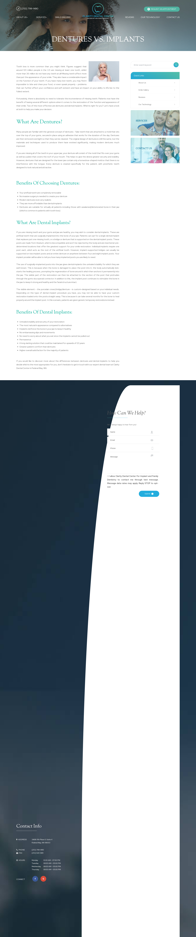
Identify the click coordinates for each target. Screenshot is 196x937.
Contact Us (144, 148)
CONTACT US (173, 17)
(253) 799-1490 (29, 8)
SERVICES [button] (41, 17)
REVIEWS (129, 17)
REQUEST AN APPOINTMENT (163, 9)
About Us (142, 82)
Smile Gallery (143, 90)
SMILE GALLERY (63, 17)
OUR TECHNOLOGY (150, 17)
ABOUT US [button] (21, 17)
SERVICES (141, 121)
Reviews (141, 97)
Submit (147, 494)
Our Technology (144, 104)
